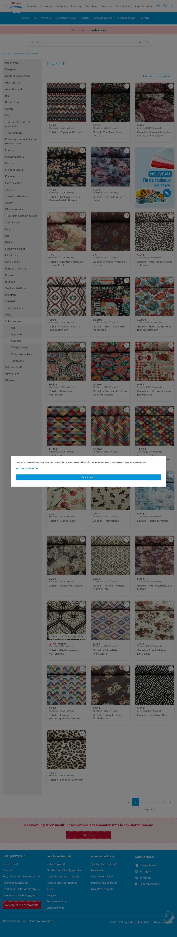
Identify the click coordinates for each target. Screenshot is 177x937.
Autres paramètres (27, 468)
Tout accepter (88, 477)
